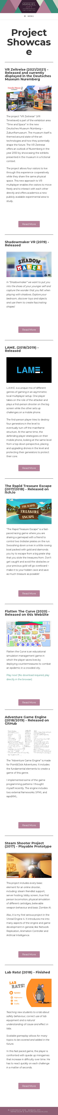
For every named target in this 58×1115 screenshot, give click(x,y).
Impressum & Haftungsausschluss (29, 1112)
